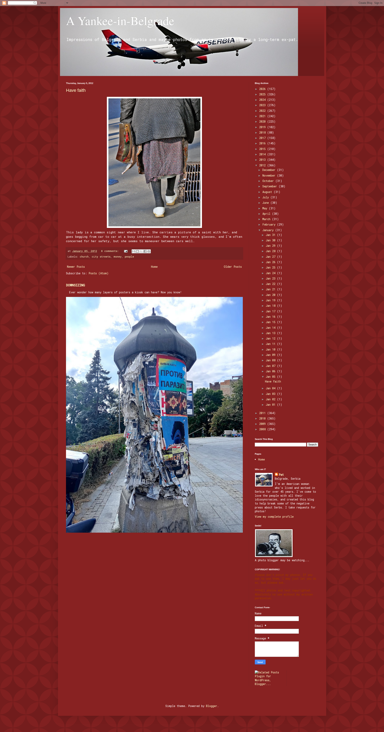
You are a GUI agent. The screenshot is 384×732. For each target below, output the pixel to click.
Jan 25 (271, 267)
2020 (263, 121)
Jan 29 (271, 246)
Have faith (76, 90)
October (268, 181)
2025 (263, 94)
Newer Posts (76, 267)
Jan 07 (271, 366)
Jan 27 (271, 257)
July (266, 197)
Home (154, 267)
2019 (263, 127)
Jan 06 (271, 371)
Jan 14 (271, 328)
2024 (263, 100)
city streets (101, 256)
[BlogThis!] (137, 251)
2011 (263, 413)
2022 (263, 111)
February (269, 224)
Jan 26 (271, 262)
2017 (263, 138)
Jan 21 (271, 289)
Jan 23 (271, 278)
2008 (263, 429)
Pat (281, 474)
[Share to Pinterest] (149, 251)
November (269, 175)
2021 (263, 116)
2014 (263, 154)
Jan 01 (271, 404)
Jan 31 (271, 235)
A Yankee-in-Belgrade (120, 20)
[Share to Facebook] (145, 251)
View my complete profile (274, 516)
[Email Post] (126, 251)
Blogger (211, 706)
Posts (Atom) (99, 273)
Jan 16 (271, 317)
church (84, 256)
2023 (263, 105)
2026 (263, 89)
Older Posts (233, 267)
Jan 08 (271, 360)
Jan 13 (271, 333)
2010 (263, 418)
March (267, 219)
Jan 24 (271, 273)
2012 (263, 165)
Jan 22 (271, 284)
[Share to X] (141, 251)
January (268, 230)
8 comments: (110, 251)
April (267, 214)
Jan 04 (271, 388)
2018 (263, 132)
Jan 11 (271, 344)
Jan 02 (271, 399)
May (265, 208)
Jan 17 (271, 311)
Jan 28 (271, 251)
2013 (263, 160)
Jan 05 (271, 376)
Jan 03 (271, 394)
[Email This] (134, 251)
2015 (263, 149)
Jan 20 (271, 295)
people (129, 256)
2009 (263, 424)
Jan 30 (271, 240)
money (118, 256)
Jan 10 (271, 349)
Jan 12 (271, 338)
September (270, 186)
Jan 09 (271, 355)
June (266, 203)
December (269, 170)
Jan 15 (271, 322)
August (268, 192)
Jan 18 (271, 306)
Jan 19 (271, 300)
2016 (263, 143)
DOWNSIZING (75, 285)
